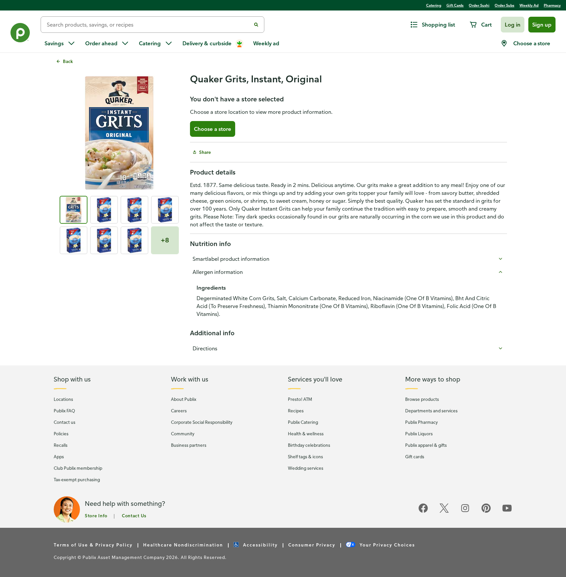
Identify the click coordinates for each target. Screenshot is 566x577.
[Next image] (169, 133)
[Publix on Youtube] (507, 511)
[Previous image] (69, 133)
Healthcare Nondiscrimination (183, 544)
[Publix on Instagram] (465, 511)
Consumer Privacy (311, 544)
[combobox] (148, 24)
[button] (512, 24)
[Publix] (20, 34)
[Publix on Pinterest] (486, 511)
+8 (165, 240)
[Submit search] (256, 24)
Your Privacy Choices (386, 544)
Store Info (96, 515)
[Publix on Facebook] (423, 511)
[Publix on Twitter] (444, 511)
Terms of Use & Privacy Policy (93, 544)
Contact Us (134, 515)
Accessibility (259, 544)
